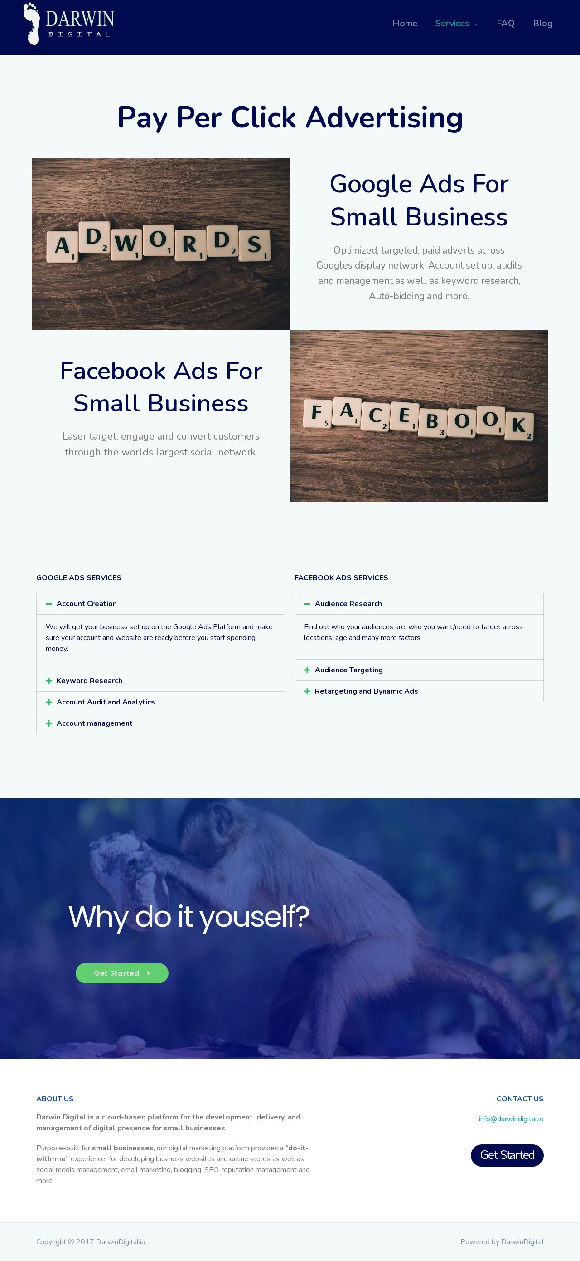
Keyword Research (89, 681)
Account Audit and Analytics (106, 702)
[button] (122, 973)
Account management (95, 723)
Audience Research (348, 604)
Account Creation (87, 604)
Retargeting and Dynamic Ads (366, 691)
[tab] (161, 603)
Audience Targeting (349, 670)
